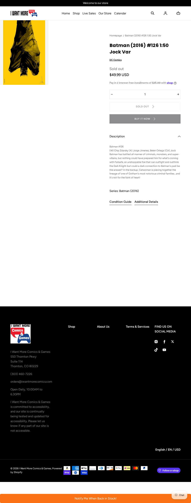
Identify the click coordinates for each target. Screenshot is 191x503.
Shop (76, 13)
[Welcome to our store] (95, 3)
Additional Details (146, 202)
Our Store (104, 13)
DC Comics (115, 60)
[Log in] (165, 13)
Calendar (120, 13)
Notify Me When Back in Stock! (96, 498)
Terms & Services (137, 326)
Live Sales (89, 13)
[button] (152, 13)
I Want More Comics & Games (35, 468)
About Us (103, 326)
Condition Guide (120, 202)
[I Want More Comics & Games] (23, 13)
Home (66, 13)
